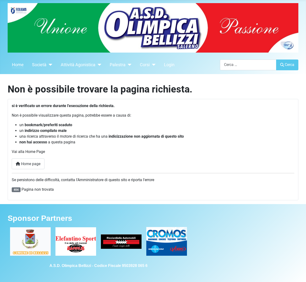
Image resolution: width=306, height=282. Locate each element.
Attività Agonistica (78, 64)
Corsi (145, 64)
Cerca (289, 64)
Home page (30, 164)
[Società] (49, 65)
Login (169, 64)
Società (39, 64)
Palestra (118, 64)
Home (18, 64)
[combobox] (248, 65)
